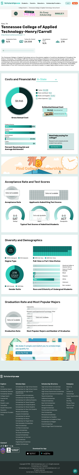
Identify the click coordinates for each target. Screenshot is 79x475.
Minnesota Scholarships (49, 414)
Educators (40, 3)
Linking (68, 398)
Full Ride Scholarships (22, 428)
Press (2, 414)
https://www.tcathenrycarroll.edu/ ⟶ (13, 35)
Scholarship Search (6, 389)
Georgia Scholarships (48, 407)
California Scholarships (48, 398)
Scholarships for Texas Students (25, 402)
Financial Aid (4, 398)
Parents (32, 3)
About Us (69, 387)
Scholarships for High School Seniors (26, 387)
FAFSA (2, 401)
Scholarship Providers (53, 3)
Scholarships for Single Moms (24, 421)
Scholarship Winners (6, 394)
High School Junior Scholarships (51, 389)
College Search (23, 8)
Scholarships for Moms (22, 418)
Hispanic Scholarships (22, 414)
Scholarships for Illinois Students (25, 407)
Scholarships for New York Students (26, 409)
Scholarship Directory (6, 391)
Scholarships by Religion (49, 421)
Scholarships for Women (23, 416)
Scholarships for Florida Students (25, 404)
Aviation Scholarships (22, 444)
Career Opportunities (72, 396)
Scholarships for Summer (23, 437)
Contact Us (69, 391)
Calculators (3, 405)
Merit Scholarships (21, 425)
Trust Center (69, 407)
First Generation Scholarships (24, 423)
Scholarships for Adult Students (25, 397)
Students (25, 3)
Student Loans (4, 403)
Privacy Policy (70, 403)
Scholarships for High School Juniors (26, 389)
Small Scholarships (47, 424)
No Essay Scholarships (22, 432)
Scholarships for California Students (26, 400)
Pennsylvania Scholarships (49, 410)
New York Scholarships (48, 403)
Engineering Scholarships (23, 442)
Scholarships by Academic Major (51, 419)
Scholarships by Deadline (49, 417)
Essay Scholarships (21, 430)
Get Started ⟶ (55, 147)
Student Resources (6, 407)
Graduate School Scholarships (24, 395)
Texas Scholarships (47, 396)
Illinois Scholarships (47, 405)
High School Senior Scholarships (51, 387)
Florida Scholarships (47, 401)
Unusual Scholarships (22, 435)
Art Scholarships (20, 439)
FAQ (67, 389)
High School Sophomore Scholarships (53, 391)
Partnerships (70, 394)
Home (2, 387)
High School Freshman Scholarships (52, 394)
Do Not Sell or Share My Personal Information (39, 472)
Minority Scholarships (22, 411)
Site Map (69, 401)
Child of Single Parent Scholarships (52, 426)
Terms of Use (70, 405)
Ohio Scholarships (47, 412)
